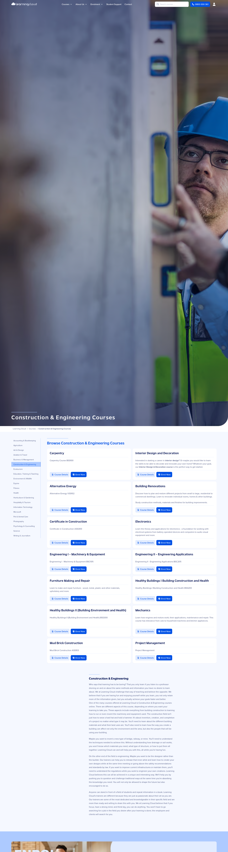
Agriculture (17, 445)
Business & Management (23, 459)
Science (16, 531)
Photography (18, 521)
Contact (128, 4)
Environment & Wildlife (22, 478)
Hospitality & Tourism (21, 502)
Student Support (113, 4)
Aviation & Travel (20, 455)
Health (16, 493)
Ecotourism (18, 469)
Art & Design (18, 450)
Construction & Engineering (24, 464)
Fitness (16, 488)
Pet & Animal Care (20, 516)
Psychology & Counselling (24, 526)
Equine (16, 483)
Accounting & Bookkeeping (24, 440)
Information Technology (22, 507)
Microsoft (17, 512)
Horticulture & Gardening (23, 497)
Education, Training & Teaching (25, 474)
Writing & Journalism (21, 535)
